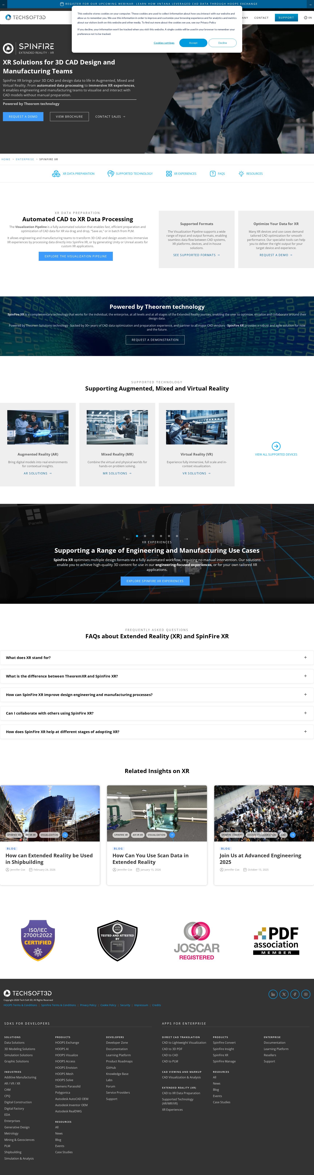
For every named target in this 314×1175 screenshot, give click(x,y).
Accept (193, 42)
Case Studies (64, 1152)
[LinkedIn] (273, 994)
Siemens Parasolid (67, 1086)
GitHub (111, 1068)
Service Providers (118, 1093)
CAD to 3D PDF (172, 1049)
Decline (222, 42)
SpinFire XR (220, 1055)
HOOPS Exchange (67, 1043)
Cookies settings (164, 42)
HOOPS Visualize (66, 1055)
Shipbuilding (12, 1152)
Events (59, 1146)
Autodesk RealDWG (68, 1111)
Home (6, 159)
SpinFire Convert (224, 1043)
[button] (23, 116)
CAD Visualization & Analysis (181, 1077)
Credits (156, 1005)
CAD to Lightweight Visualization (184, 1043)
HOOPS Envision (66, 1068)
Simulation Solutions (18, 1055)
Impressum (141, 1005)
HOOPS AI (62, 1049)
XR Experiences (172, 1110)
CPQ (7, 1096)
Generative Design (17, 1127)
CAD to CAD (170, 1055)
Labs (109, 1080)
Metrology (11, 1133)
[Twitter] (284, 994)
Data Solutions (14, 1043)
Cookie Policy (108, 1005)
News (59, 1133)
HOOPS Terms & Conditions (20, 1005)
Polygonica (62, 1093)
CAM (7, 1090)
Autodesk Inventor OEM (71, 1105)
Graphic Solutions (16, 1061)
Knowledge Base (117, 1074)
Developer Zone (117, 1043)
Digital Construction (18, 1102)
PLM (7, 1146)
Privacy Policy (88, 1005)
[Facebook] (294, 994)
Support (286, 17)
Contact (261, 17)
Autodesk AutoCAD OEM (71, 1099)
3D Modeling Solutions (19, 1049)
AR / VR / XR (12, 1083)
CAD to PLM (170, 1061)
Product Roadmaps (119, 1061)
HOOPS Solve (64, 1080)
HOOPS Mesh (64, 1074)
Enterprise (25, 159)
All (57, 1127)
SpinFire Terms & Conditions (58, 1005)
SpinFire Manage (224, 1061)
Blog (58, 1140)
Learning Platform (118, 1055)
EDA (7, 1115)
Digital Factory (14, 1109)
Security (125, 1005)
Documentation (117, 1049)
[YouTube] (305, 994)
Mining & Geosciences (19, 1140)
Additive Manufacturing (20, 1077)
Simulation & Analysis (19, 1158)
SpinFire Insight (223, 1049)
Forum (110, 1086)
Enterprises (12, 1121)
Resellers (270, 1055)
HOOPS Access (65, 1061)
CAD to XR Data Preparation (181, 1093)
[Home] (25, 19)
